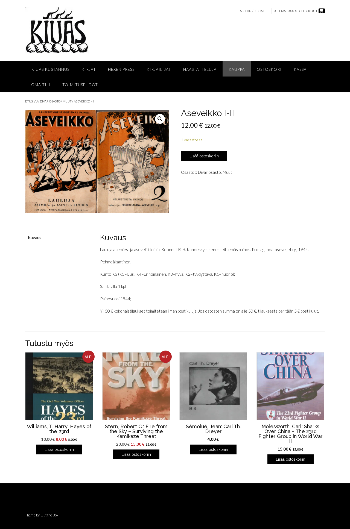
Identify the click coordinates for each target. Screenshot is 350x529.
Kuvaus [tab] (34, 237)
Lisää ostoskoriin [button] (59, 449)
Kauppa (237, 69)
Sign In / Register (254, 11)
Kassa (300, 69)
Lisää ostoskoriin (204, 156)
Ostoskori (269, 69)
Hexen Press (121, 69)
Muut (67, 101)
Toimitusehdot (80, 84)
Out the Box (49, 515)
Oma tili (40, 84)
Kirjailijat (159, 69)
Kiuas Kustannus (50, 69)
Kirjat (88, 69)
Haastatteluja (200, 69)
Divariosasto (50, 101)
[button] (160, 119)
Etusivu (31, 101)
